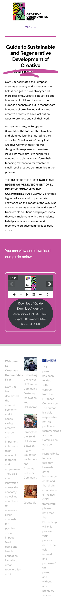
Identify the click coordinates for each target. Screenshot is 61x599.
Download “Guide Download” (30, 313)
